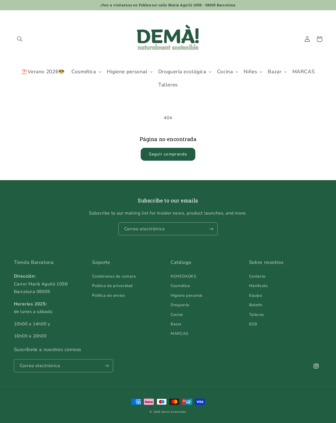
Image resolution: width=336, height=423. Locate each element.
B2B (253, 324)
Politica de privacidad (112, 285)
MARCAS (179, 333)
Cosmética (180, 285)
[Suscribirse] (211, 228)
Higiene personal (186, 295)
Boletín (255, 304)
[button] (20, 39)
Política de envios (108, 295)
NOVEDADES (183, 276)
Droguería (180, 304)
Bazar (176, 324)
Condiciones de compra (114, 276)
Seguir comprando (168, 154)
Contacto (257, 276)
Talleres (256, 314)
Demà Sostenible (173, 412)
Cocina (177, 314)
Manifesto (258, 285)
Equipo (255, 295)
